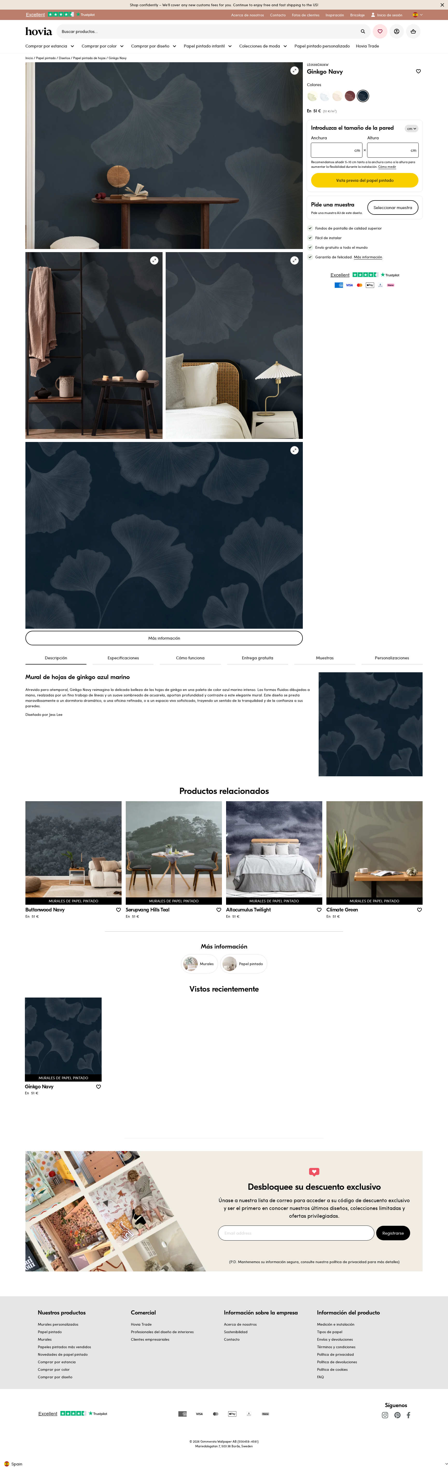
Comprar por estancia (57, 1361)
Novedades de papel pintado (63, 1354)
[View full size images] (294, 70)
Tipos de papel (329, 1331)
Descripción (56, 657)
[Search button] (363, 31)
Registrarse (393, 1233)
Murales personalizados (58, 1324)
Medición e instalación (335, 1324)
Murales (45, 1339)
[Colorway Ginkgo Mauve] (350, 96)
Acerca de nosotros (240, 1324)
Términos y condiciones (336, 1346)
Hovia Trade (141, 1324)
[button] (416, 15)
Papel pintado (46, 58)
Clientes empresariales (150, 1339)
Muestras (325, 657)
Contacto (232, 1339)
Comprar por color (54, 1369)
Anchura (335, 144)
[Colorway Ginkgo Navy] (363, 96)
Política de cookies (332, 1369)
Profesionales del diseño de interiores (162, 1331)
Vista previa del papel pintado (365, 180)
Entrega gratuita (257, 657)
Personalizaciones (392, 657)
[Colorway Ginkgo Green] (312, 96)
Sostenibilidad (236, 1331)
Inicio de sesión (389, 14)
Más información (164, 638)
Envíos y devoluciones (335, 1339)
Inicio (29, 58)
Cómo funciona (190, 657)
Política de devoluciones (337, 1361)
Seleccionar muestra (393, 207)
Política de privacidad (335, 1354)
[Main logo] (39, 31)
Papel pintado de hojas (89, 58)
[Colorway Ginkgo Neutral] (337, 96)
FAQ (320, 1376)
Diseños (64, 58)
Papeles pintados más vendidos (64, 1346)
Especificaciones (123, 657)
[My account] (396, 31)
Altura (391, 144)
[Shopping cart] (413, 31)
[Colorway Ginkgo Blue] (325, 96)
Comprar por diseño (55, 1376)
